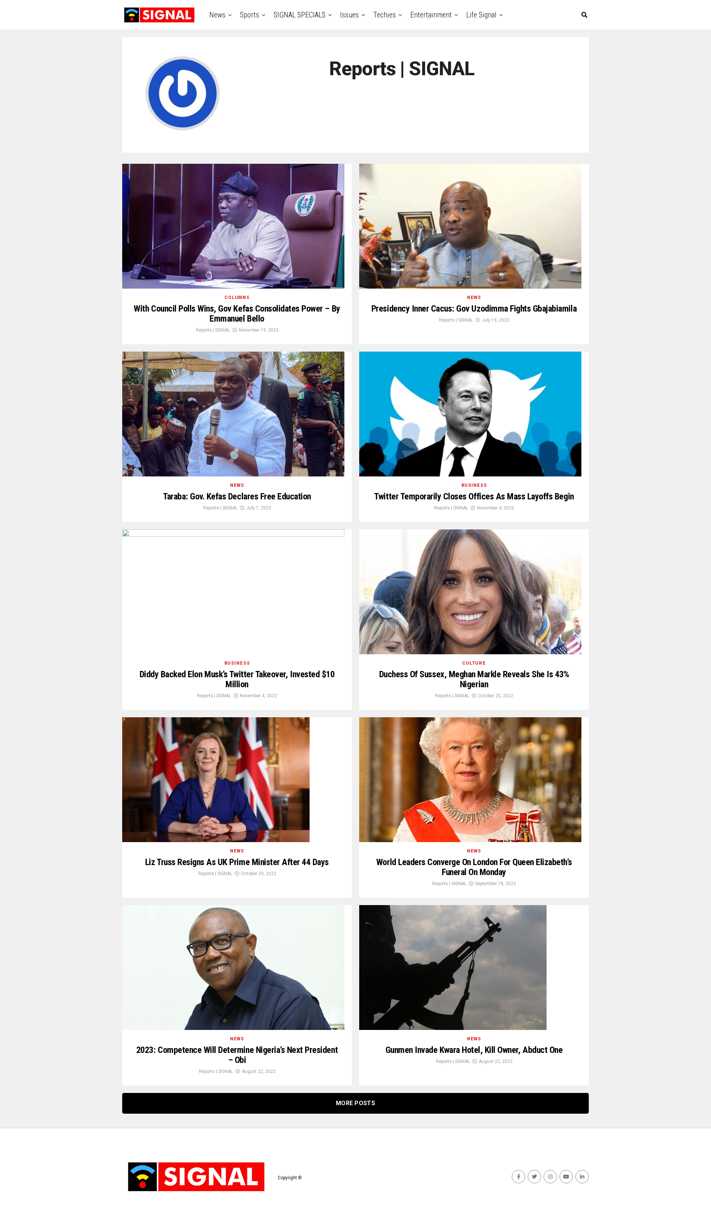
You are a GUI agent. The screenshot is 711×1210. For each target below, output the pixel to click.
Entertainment (431, 14)
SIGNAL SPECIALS (300, 14)
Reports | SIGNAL (213, 330)
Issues (349, 14)
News (217, 14)
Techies (384, 14)
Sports (249, 14)
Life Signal (481, 14)
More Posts (355, 1103)
